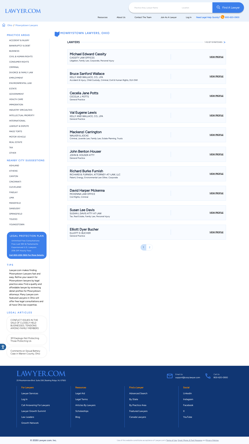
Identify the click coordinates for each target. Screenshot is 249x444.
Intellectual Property (21, 115)
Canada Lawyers (137, 417)
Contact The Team (143, 17)
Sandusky (14, 208)
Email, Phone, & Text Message (190, 440)
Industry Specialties (20, 110)
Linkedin (187, 393)
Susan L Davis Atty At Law (85, 213)
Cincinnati (15, 181)
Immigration (16, 104)
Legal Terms (81, 399)
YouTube (187, 417)
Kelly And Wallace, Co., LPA (86, 77)
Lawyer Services (29, 393)
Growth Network (30, 423)
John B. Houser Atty (82, 155)
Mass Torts (15, 131)
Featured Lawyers (138, 411)
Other (12, 153)
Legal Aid (80, 393)
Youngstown (16, 224)
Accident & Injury (19, 40)
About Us (121, 17)
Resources (102, 17)
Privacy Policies (212, 440)
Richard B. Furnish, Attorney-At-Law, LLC (95, 174)
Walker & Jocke (79, 135)
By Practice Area (137, 405)
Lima (11, 197)
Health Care (16, 99)
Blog (77, 417)
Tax (11, 147)
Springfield (15, 213)
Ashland (14, 165)
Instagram (188, 399)
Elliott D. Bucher (80, 233)
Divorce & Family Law (21, 72)
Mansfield (15, 203)
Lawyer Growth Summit (33, 411)
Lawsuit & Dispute (19, 126)
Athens (13, 171)
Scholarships (81, 411)
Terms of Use (171, 440)
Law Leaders (27, 417)
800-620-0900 (221, 377)
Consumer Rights (19, 62)
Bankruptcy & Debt (19, 45)
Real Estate (15, 142)
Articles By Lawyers (85, 405)
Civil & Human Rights (21, 56)
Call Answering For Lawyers (35, 405)
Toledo (13, 219)
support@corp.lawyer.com (187, 377)
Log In (189, 17)
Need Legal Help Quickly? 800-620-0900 (217, 17)
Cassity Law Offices (82, 57)
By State (133, 399)
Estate (13, 88)
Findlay (13, 192)
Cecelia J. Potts (79, 96)
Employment (16, 77)
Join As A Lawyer (169, 17)
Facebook (188, 405)
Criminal (14, 67)
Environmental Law (20, 83)
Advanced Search (138, 393)
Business (14, 51)
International (17, 120)
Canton (13, 176)
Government (16, 94)
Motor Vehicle (17, 136)
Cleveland (15, 187)
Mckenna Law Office (82, 194)
